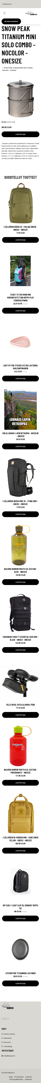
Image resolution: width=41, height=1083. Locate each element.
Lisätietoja (20, 134)
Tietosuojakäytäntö (16, 1079)
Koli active (7, 1042)
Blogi (11, 1077)
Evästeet (28, 1077)
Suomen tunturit (9, 1034)
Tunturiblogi (7, 1046)
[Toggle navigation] (4, 13)
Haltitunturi (7, 1038)
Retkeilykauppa (11, 21)
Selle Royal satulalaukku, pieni (20, 704)
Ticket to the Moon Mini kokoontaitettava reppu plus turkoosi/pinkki (20, 297)
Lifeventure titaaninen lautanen (20, 973)
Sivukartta (28, 1079)
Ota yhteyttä (19, 1077)
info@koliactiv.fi (7, 4)
